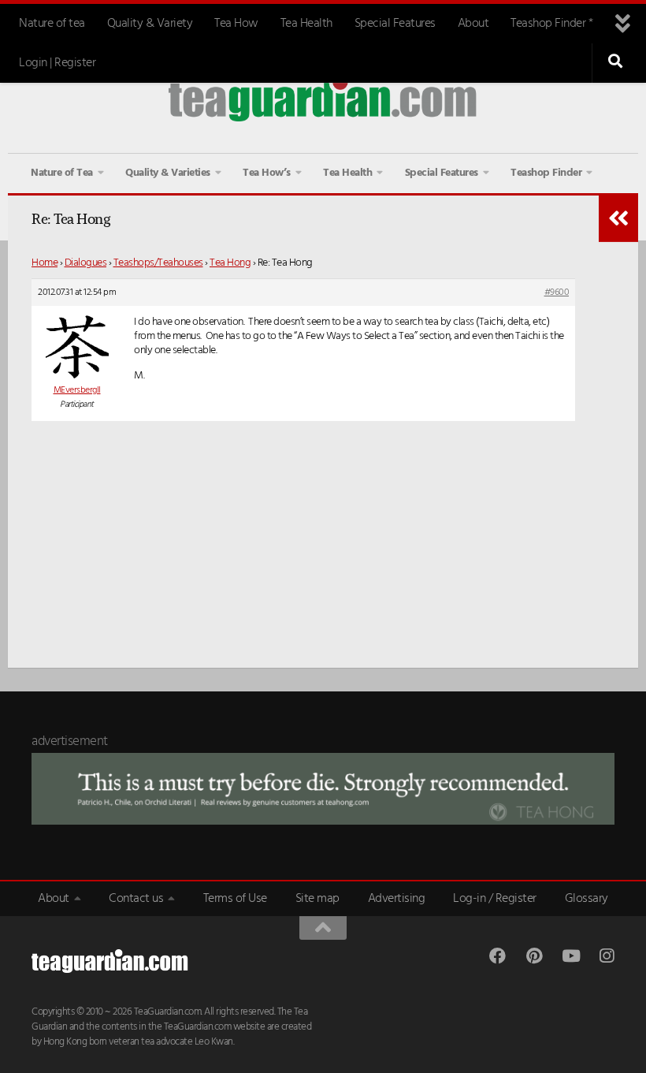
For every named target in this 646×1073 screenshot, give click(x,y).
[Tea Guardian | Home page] (323, 98)
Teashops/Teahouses (158, 263)
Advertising (396, 899)
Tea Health (306, 23)
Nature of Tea (62, 173)
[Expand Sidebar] (618, 218)
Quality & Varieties (167, 173)
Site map (317, 899)
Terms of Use (235, 899)
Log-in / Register (494, 899)
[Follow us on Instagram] (606, 956)
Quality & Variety (150, 23)
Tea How (236, 23)
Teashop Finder (545, 173)
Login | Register (57, 63)
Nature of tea (52, 23)
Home (45, 263)
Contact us (136, 899)
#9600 (557, 292)
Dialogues (86, 263)
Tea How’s (267, 173)
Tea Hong (230, 263)
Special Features (395, 23)
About (473, 23)
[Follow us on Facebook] (497, 956)
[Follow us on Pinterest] (533, 956)
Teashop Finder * (551, 23)
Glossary (586, 899)
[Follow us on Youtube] (570, 956)
